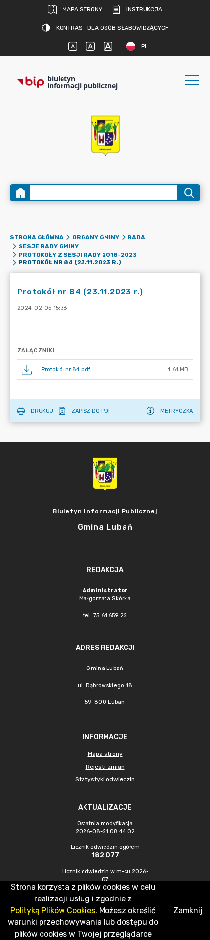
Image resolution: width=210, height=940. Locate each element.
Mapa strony (82, 9)
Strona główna (36, 237)
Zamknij (188, 910)
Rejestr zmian (105, 766)
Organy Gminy (95, 237)
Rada (136, 237)
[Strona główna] (20, 192)
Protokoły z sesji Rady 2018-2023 (78, 254)
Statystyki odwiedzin (105, 779)
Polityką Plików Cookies (52, 910)
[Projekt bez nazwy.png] (105, 135)
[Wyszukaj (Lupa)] (188, 192)
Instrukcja (144, 9)
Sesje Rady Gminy (49, 246)
